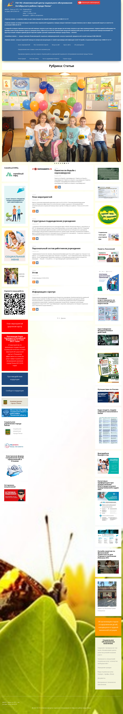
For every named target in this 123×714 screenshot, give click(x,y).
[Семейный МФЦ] (14, 178)
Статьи (56, 168)
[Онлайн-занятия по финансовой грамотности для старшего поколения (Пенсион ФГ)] (108, 573)
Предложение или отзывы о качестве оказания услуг (34, 49)
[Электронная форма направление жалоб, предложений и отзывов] (14, 477)
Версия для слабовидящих (90, 2)
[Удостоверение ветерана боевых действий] (108, 345)
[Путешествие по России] (108, 402)
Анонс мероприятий (24, 45)
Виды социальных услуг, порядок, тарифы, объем (106, 673)
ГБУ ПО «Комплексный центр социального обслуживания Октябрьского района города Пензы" (43, 4)
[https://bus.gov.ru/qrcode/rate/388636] (14, 314)
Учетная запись (34, 58)
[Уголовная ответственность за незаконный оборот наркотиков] (108, 321)
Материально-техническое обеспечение (107, 683)
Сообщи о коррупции (15, 390)
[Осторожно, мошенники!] (14, 501)
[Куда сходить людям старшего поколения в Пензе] (108, 445)
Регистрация (22, 58)
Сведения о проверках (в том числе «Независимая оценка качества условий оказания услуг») (107, 651)
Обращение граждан (104, 668)
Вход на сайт (56, 45)
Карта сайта (67, 45)
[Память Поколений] (108, 262)
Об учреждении (79, 45)
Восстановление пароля (41, 45)
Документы (101, 678)
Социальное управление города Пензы (17, 431)
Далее (63, 318)
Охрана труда (67, 58)
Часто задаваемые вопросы (51, 58)
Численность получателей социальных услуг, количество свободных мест (108, 661)
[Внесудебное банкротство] (108, 466)
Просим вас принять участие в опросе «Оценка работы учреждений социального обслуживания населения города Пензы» (55, 54)
